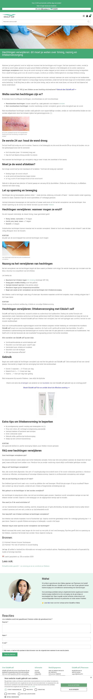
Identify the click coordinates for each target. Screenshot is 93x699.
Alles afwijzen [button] (74, 689)
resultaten (46, 383)
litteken (51, 205)
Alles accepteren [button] (73, 685)
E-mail (4, 643)
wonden (62, 103)
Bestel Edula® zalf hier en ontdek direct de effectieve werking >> (46, 387)
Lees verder (32, 686)
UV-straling (31, 280)
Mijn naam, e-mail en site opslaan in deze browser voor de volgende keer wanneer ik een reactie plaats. (36, 650)
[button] (31, 697)
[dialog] (46, 687)
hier (49, 603)
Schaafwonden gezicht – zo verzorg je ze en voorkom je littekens (26, 566)
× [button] (91, 677)
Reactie (5, 622)
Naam (4, 635)
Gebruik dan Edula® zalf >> (66, 89)
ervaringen (24, 383)
